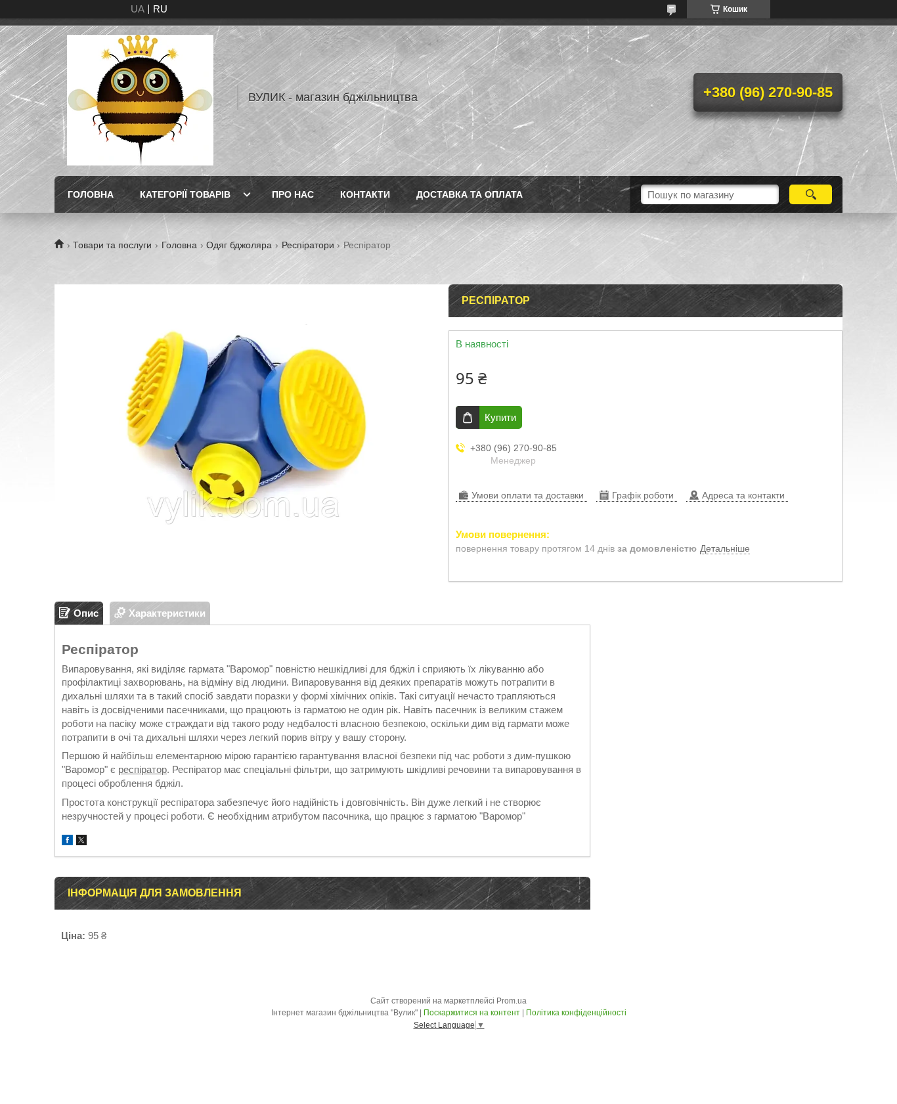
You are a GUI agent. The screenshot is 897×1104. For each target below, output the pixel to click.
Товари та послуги (112, 245)
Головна (91, 194)
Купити (500, 417)
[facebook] (67, 841)
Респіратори (308, 245)
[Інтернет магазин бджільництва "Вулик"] (140, 97)
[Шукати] (810, 194)
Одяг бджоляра (239, 245)
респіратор (142, 769)
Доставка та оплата (469, 194)
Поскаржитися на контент (472, 1012)
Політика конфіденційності (576, 1012)
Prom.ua (511, 1000)
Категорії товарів (185, 194)
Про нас (293, 194)
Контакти (365, 194)
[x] (81, 841)
